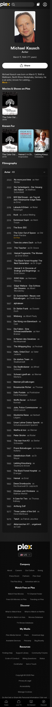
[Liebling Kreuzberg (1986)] (42, 143)
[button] (45, 4)
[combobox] (25, 4)
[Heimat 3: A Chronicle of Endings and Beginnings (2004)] (26, 143)
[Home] (5, 4)
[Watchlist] (38, 4)
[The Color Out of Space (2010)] (9, 106)
